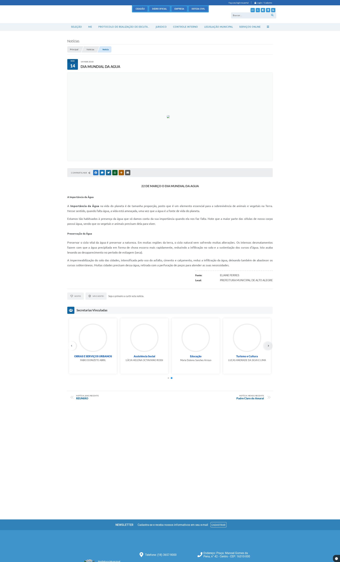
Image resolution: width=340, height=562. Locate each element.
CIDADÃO (140, 9)
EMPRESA (179, 9)
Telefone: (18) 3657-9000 (161, 555)
